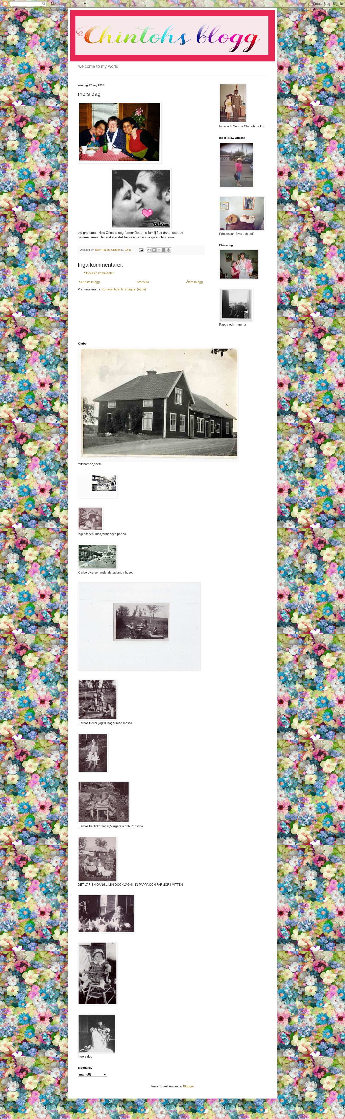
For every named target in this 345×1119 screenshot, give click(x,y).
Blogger (188, 1086)
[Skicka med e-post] (149, 250)
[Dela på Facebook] (163, 250)
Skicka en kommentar (99, 273)
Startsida (143, 282)
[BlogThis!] (154, 250)
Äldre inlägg (194, 282)
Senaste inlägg (89, 282)
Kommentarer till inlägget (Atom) (124, 289)
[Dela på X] (158, 250)
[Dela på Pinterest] (168, 250)
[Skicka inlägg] (141, 249)
